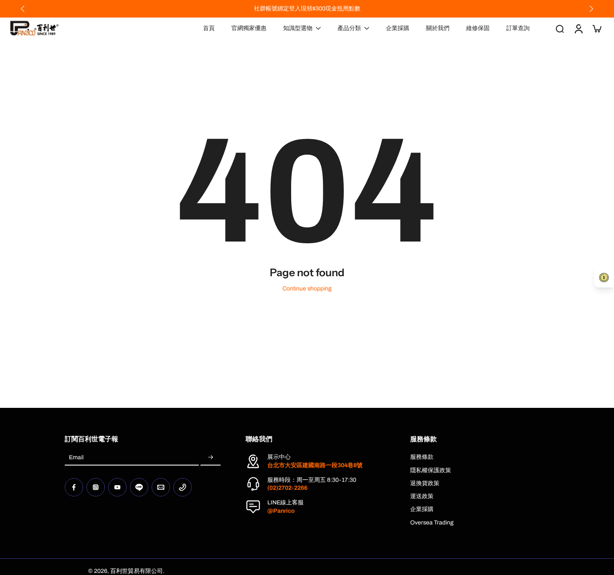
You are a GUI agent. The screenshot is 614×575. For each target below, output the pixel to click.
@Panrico (281, 511)
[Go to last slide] (22, 8)
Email (76, 457)
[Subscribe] (210, 457)
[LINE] (139, 487)
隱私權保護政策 (430, 470)
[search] (560, 28)
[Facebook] (74, 487)
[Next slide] (591, 8)
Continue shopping (307, 288)
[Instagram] (95, 487)
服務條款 (422, 457)
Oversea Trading (432, 522)
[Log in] (578, 28)
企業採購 (422, 509)
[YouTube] (117, 487)
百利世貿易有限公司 (136, 571)
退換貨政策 (424, 483)
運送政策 (422, 496)
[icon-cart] (596, 28)
